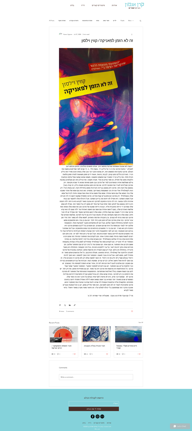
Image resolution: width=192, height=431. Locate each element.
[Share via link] (75, 305)
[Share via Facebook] (60, 305)
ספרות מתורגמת (87, 20)
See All (141, 322)
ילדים (114, 20)
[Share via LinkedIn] (70, 305)
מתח (97, 20)
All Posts (51, 20)
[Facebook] (93, 416)
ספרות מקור (62, 20)
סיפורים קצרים (74, 20)
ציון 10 (122, 20)
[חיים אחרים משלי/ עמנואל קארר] (128, 334)
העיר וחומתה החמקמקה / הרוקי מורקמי (61, 347)
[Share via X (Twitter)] (65, 305)
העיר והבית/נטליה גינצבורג (94, 346)
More (130, 20)
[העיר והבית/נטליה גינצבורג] (96, 334)
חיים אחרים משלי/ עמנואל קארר (126, 347)
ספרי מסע (106, 20)
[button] (140, 20)
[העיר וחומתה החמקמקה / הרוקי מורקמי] (63, 334)
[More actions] (132, 34)
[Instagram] (98, 416)
